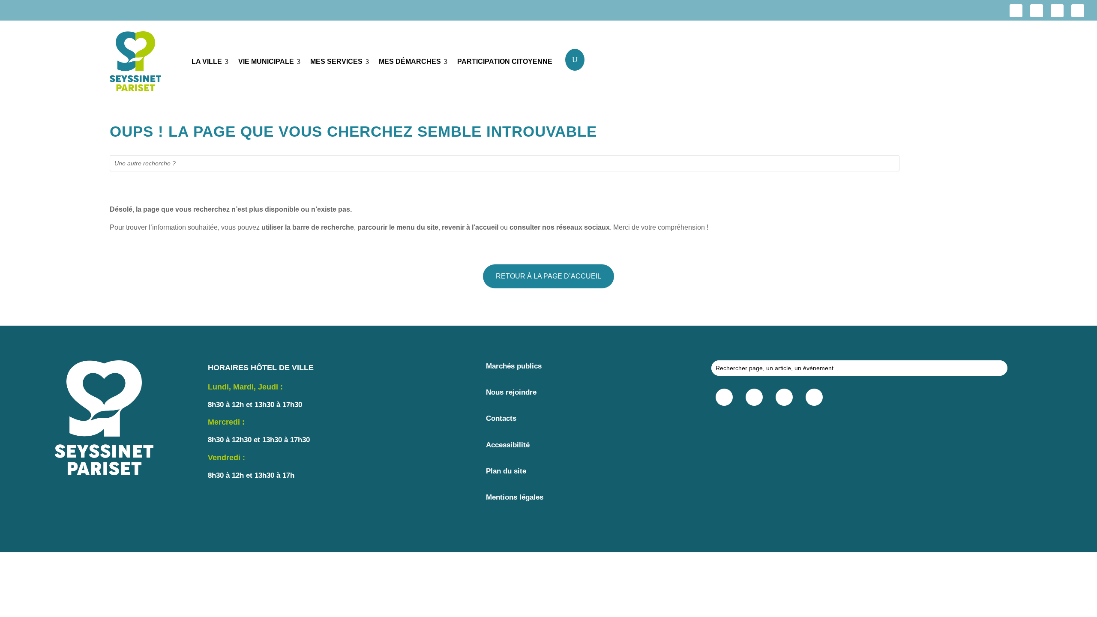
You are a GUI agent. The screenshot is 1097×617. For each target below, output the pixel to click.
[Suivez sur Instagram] (1036, 10)
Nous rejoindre (511, 392)
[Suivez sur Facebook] (1016, 10)
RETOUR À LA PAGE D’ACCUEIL (548, 276)
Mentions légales (514, 497)
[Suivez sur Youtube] (1077, 10)
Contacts (501, 418)
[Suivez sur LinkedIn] (1057, 10)
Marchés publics (514, 366)
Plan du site (506, 471)
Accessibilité (508, 445)
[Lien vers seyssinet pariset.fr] (144, 63)
